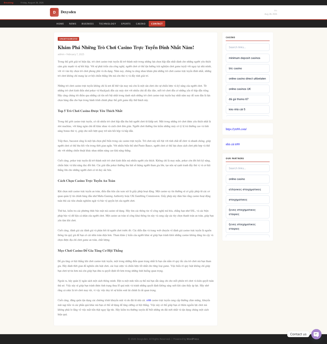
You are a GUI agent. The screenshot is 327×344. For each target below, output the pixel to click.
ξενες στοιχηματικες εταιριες (242, 211)
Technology (107, 23)
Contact (157, 23)
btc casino (235, 68)
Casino (141, 23)
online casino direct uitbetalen (247, 78)
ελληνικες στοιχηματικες (245, 189)
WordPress (193, 339)
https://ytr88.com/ (236, 129)
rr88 (148, 300)
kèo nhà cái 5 (237, 109)
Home (60, 23)
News (72, 23)
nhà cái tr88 (233, 144)
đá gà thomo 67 (238, 99)
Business (88, 23)
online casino (237, 178)
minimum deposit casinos (244, 57)
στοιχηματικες (238, 199)
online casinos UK (240, 88)
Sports (126, 23)
